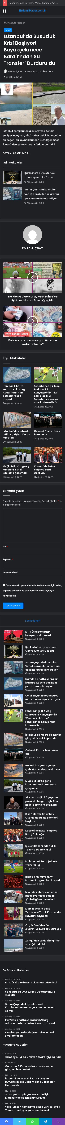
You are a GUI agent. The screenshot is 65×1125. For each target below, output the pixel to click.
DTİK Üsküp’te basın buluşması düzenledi (38, 633)
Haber (21, 22)
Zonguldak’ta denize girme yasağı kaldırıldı (42, 942)
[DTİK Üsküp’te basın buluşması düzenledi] (13, 636)
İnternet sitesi (10, 572)
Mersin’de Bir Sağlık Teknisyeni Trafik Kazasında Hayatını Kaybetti (43, 912)
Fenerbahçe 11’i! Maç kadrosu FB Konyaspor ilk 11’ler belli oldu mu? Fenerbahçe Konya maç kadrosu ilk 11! (47, 394)
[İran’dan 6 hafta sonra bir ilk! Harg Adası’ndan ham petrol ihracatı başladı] (17, 375)
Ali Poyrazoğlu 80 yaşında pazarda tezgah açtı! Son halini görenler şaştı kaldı (41, 801)
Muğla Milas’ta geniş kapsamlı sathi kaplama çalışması (16, 470)
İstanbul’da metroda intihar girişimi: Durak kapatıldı (16, 434)
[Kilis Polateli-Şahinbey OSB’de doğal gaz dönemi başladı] (13, 818)
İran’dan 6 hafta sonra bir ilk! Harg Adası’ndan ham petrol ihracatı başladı (14, 392)
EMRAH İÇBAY (15, 71)
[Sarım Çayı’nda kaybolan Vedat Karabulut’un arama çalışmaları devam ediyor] (12, 193)
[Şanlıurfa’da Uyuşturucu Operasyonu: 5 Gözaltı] (12, 177)
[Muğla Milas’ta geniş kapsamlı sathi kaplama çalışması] (17, 455)
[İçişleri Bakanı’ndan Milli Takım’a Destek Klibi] (13, 850)
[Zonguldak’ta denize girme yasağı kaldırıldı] (13, 945)
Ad (5, 546)
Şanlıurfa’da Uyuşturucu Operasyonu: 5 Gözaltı (40, 648)
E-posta (8, 559)
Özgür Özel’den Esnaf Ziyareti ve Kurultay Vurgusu (43, 927)
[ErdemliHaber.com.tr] (32, 10)
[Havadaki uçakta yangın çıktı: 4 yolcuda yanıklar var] (13, 770)
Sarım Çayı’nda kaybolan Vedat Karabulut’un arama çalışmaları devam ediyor (41, 194)
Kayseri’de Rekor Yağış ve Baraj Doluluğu (44, 470)
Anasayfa (11, 22)
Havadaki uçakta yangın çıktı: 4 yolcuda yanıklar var (42, 767)
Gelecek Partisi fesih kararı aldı (47, 432)
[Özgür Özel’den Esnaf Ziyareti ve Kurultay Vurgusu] (13, 930)
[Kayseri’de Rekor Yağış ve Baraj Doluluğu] (48, 455)
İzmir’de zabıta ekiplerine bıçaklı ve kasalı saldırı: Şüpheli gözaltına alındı (41, 895)
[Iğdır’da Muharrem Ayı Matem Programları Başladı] (13, 881)
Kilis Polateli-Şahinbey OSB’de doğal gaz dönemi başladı (41, 817)
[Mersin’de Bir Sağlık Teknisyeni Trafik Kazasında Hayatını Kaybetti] (13, 913)
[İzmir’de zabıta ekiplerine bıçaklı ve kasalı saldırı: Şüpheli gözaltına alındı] (13, 896)
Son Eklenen (32, 620)
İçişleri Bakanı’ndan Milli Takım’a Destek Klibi (40, 847)
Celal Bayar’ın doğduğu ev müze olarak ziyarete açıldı (42, 697)
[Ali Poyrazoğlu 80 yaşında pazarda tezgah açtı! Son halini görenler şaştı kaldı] (13, 802)
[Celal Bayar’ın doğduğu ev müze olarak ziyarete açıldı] (13, 700)
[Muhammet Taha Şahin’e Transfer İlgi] (13, 866)
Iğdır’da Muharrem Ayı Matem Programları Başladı (42, 878)
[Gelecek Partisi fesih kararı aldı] (48, 420)
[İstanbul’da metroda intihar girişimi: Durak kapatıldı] (17, 420)
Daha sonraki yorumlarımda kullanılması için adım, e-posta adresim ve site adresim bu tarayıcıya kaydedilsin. (32, 590)
